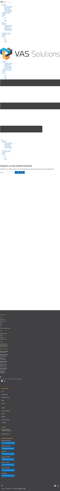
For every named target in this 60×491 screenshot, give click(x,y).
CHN (6, 20)
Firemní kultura (2, 319)
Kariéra (3, 14)
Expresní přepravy (8, 7)
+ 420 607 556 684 (9, 454)
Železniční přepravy (8, 11)
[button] (30, 22)
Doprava (4, 5)
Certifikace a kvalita (3, 321)
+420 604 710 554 (8, 459)
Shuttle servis (7, 8)
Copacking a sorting (6, 13)
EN (3, 16)
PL (5, 17)
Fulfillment (1, 337)
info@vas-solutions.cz (3, 346)
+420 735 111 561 (9, 475)
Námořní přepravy (8, 9)
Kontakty (1, 324)
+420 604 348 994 (8, 448)
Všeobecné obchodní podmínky (5, 328)
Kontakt (3, 15)
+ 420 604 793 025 (9, 443)
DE (5, 18)
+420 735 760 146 (9, 464)
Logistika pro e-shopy (6, 12)
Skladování (4, 4)
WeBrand (20, 488)
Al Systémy (3, 422)
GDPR (24, 488)
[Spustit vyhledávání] (16, 172)
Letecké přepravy (8, 10)
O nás (1, 317)
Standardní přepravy (8, 6)
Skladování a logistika (3, 333)
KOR (6, 21)
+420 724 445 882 (9, 470)
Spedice (3, 413)
